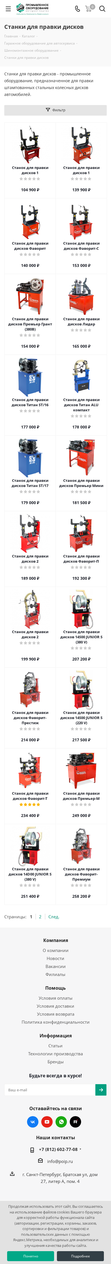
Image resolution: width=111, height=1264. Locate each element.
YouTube (47, 1122)
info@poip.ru (60, 1161)
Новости (55, 958)
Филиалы (55, 974)
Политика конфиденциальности (56, 1022)
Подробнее (80, 1256)
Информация (56, 1035)
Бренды (56, 1061)
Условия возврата (55, 1014)
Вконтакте (32, 1122)
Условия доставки (55, 1006)
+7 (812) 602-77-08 (58, 1149)
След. (53, 916)
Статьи (55, 1045)
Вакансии (56, 966)
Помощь (55, 988)
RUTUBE (75, 1122)
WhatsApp (61, 1122)
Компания (55, 940)
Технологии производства (55, 1053)
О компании (56, 950)
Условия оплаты (56, 998)
